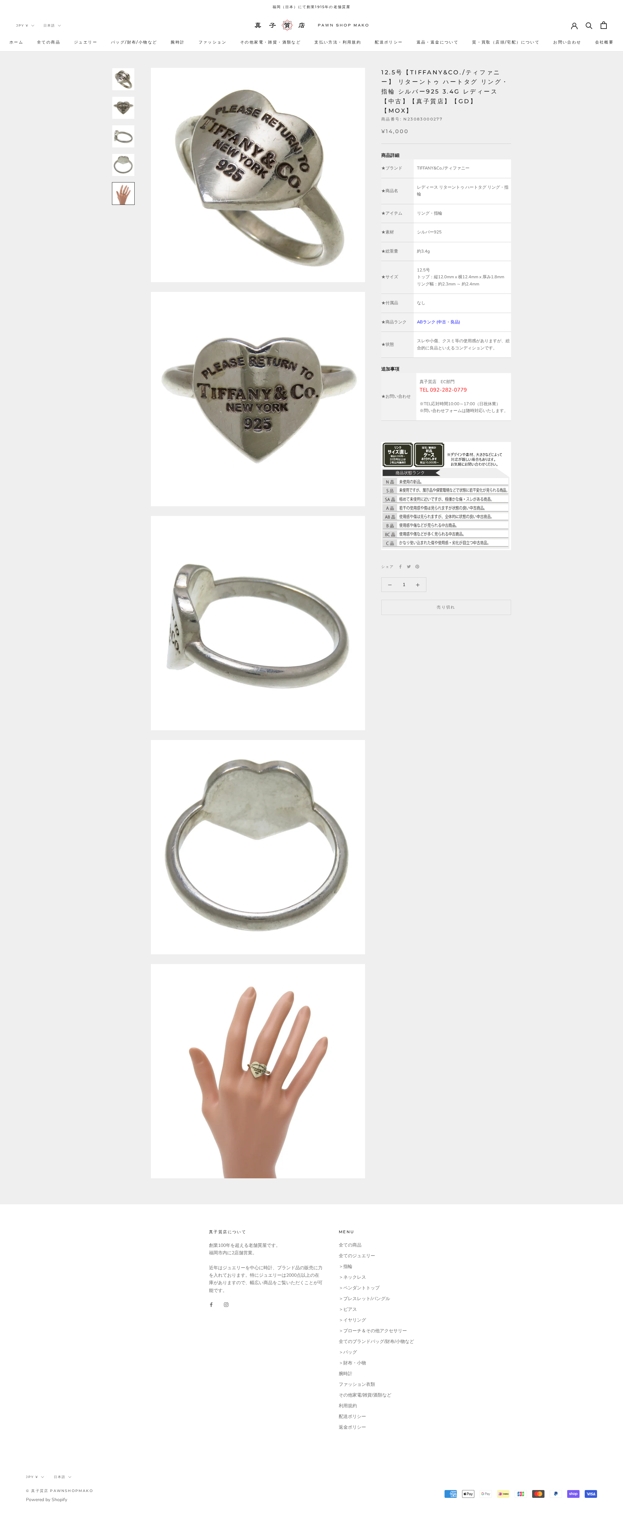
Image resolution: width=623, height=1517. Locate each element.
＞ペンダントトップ (359, 1288)
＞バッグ (348, 1352)
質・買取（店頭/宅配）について (506, 42)
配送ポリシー (389, 42)
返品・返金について (438, 42)
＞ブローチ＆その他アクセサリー (373, 1331)
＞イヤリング (352, 1320)
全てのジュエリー (357, 1256)
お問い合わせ (567, 42)
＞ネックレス (352, 1277)
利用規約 (348, 1406)
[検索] (589, 25)
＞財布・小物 (352, 1363)
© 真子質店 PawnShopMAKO (59, 1490)
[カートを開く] (604, 25)
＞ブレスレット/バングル (364, 1299)
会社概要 (604, 42)
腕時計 (178, 42)
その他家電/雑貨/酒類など (365, 1395)
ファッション (212, 42)
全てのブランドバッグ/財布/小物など (376, 1341)
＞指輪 (345, 1266)
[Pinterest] (417, 567)
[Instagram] (226, 1304)
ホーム (16, 42)
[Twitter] (409, 567)
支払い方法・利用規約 (337, 42)
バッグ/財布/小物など (134, 42)
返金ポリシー (352, 1427)
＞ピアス (348, 1309)
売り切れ (446, 607)
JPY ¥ (22, 25)
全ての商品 (48, 42)
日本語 (49, 25)
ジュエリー (85, 42)
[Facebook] (400, 567)
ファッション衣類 (357, 1384)
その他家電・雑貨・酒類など (270, 42)
